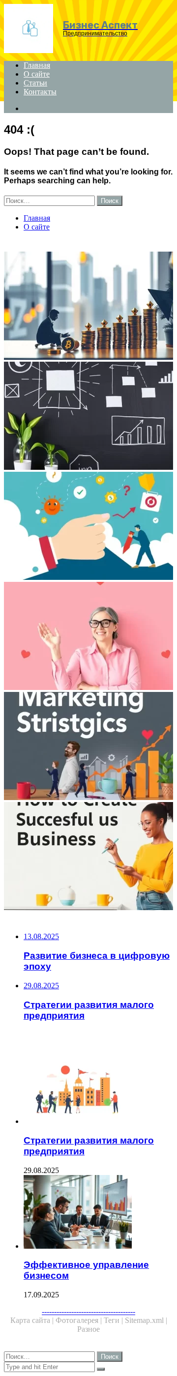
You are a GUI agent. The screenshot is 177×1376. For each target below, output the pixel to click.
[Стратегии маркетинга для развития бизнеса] (88, 747)
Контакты (40, 91)
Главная (37, 65)
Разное (88, 1329)
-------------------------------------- (88, 1311)
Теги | (114, 1320)
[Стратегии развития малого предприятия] (98, 1088)
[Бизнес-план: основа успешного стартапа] (88, 417)
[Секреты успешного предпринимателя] (88, 637)
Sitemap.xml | (146, 1320)
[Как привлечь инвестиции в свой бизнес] (88, 307)
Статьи (35, 83)
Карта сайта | (33, 1320)
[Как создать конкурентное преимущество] (88, 527)
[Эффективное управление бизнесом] (98, 1213)
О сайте (37, 74)
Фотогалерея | (80, 1320)
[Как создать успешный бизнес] (88, 857)
